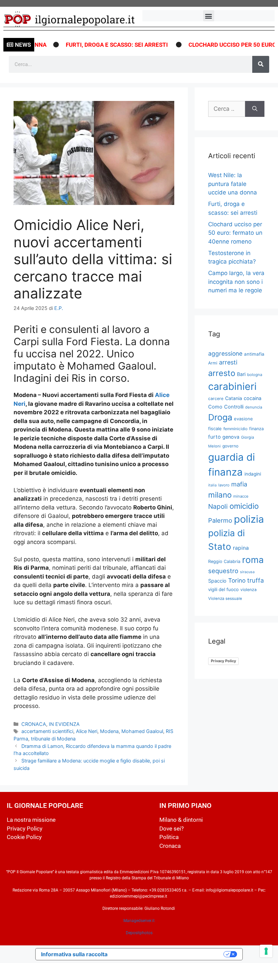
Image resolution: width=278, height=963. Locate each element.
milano (220, 494)
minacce (241, 496)
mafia (239, 484)
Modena (109, 731)
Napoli (218, 506)
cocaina (252, 398)
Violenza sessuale (225, 598)
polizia (249, 519)
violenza (248, 589)
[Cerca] (260, 64)
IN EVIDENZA (64, 724)
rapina (241, 548)
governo (230, 445)
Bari (241, 374)
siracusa (247, 572)
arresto (221, 373)
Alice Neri (86, 731)
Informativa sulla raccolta (74, 954)
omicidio (244, 505)
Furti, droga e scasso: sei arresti (107, 44)
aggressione (225, 353)
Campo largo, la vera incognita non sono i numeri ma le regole (236, 282)
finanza (256, 428)
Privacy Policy (223, 660)
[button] (208, 15)
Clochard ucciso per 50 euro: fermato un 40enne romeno (235, 233)
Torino (236, 580)
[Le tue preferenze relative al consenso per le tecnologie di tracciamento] (266, 951)
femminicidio (235, 428)
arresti (228, 362)
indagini (252, 474)
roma (253, 559)
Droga (220, 417)
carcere (215, 398)
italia (212, 485)
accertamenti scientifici (47, 731)
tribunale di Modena (53, 738)
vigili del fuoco (223, 589)
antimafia (254, 354)
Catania (233, 398)
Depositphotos (139, 932)
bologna (254, 374)
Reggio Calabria (224, 561)
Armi (212, 362)
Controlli (233, 407)
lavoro (224, 485)
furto (214, 437)
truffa (255, 580)
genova (230, 437)
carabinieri (232, 386)
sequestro (223, 570)
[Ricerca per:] (226, 109)
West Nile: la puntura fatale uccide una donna (232, 184)
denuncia (253, 407)
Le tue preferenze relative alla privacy (169, 954)
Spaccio (217, 581)
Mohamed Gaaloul (142, 731)
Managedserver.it (139, 920)
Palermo (220, 520)
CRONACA (33, 724)
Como (215, 407)
